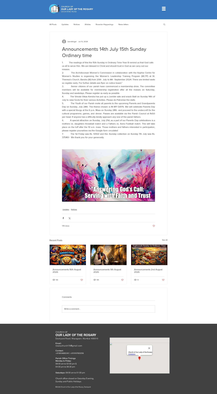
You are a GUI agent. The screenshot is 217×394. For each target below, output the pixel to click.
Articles (88, 24)
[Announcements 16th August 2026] (68, 255)
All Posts (53, 24)
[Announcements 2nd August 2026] (149, 255)
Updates (65, 24)
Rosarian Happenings (104, 24)
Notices (77, 24)
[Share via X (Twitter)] (69, 218)
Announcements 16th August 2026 (67, 270)
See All (165, 240)
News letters (123, 24)
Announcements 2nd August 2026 (148, 270)
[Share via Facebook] (63, 218)
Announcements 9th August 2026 (107, 270)
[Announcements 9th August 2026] (108, 255)
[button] (164, 9)
